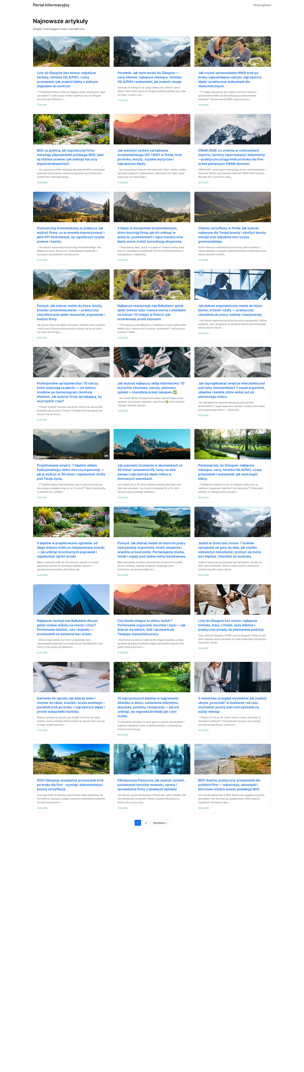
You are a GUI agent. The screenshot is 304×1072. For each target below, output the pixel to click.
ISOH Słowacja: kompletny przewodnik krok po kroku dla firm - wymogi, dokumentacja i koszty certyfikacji (70, 784)
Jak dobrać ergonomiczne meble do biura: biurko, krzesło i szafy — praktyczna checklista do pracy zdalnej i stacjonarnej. (230, 310)
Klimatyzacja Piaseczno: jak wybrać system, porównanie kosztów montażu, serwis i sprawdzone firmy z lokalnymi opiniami (151, 784)
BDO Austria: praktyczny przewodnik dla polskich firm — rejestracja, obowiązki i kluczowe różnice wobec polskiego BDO (229, 784)
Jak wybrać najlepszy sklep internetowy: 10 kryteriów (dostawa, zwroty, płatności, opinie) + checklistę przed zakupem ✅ (150, 387)
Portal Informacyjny (51, 5)
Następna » (160, 822)
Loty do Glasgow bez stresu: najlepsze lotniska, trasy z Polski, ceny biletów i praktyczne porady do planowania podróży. (231, 625)
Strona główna (262, 5)
